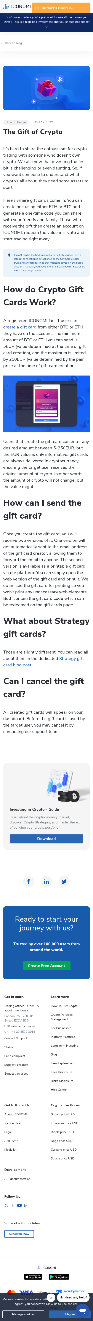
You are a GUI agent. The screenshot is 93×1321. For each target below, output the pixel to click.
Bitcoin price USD (63, 1114)
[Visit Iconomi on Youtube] (19, 1205)
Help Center (59, 1090)
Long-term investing (64, 1046)
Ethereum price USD (64, 1123)
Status (8, 1047)
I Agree (70, 1314)
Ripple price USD (62, 1132)
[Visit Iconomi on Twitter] (6, 1205)
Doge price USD (61, 1141)
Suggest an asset (16, 1074)
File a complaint (14, 1056)
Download (46, 838)
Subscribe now (19, 1234)
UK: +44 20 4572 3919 (19, 1032)
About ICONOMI (15, 1114)
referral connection (25, 259)
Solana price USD (62, 1158)
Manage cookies (23, 1314)
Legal (7, 1132)
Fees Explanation (62, 1063)
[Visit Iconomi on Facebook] (13, 1205)
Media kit (10, 1150)
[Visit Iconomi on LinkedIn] (26, 1205)
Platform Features (63, 1037)
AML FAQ (11, 1141)
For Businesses (61, 1028)
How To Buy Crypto (64, 1006)
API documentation (17, 1179)
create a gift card (20, 327)
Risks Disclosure (62, 1081)
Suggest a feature (16, 1065)
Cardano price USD (64, 1150)
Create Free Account (46, 965)
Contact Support (15, 1038)
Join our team (13, 1123)
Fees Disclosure (61, 1072)
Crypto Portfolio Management (62, 1017)
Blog (54, 1054)
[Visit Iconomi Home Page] (16, 6)
